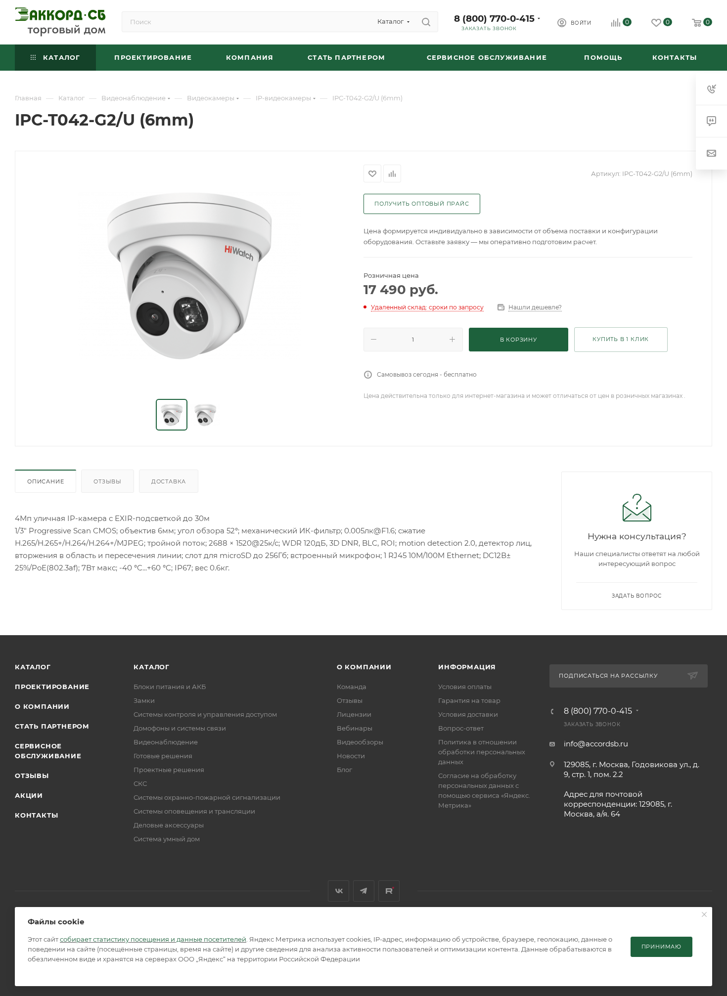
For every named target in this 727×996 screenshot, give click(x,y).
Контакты (36, 815)
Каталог (33, 667)
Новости (351, 756)
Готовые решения (163, 756)
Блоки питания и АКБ (170, 687)
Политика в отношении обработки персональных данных (481, 752)
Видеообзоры (360, 742)
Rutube (389, 891)
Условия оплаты (465, 687)
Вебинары (354, 728)
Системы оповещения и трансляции (194, 811)
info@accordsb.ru (596, 743)
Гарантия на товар (469, 700)
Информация (467, 667)
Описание (45, 481)
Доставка (168, 481)
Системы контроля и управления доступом (205, 714)
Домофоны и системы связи (180, 728)
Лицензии (354, 714)
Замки (144, 700)
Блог (344, 770)
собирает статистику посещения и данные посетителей (153, 939)
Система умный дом (167, 839)
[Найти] (426, 21)
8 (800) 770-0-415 (494, 18)
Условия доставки (468, 714)
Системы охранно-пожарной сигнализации (207, 797)
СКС (140, 783)
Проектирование (52, 687)
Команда (351, 687)
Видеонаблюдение (166, 742)
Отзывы (107, 481)
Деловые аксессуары (169, 825)
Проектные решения (169, 770)
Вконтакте (338, 891)
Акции (29, 795)
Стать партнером (52, 726)
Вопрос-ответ (461, 728)
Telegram (363, 891)
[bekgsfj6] (189, 276)
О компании (42, 706)
